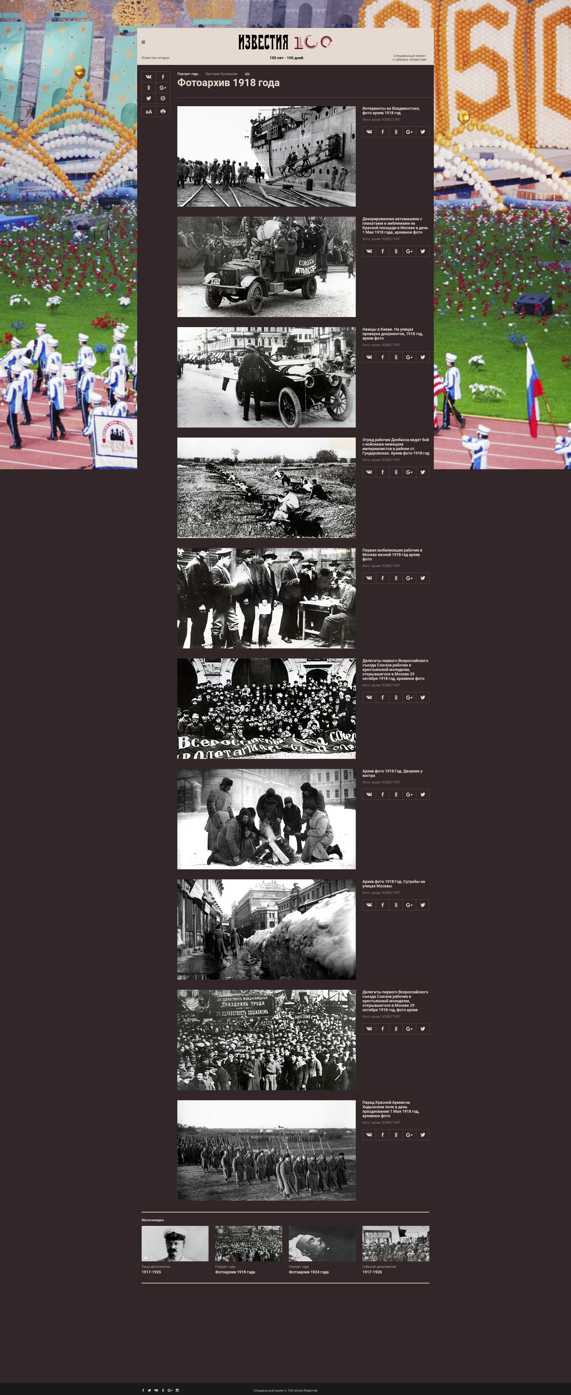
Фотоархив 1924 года (309, 1272)
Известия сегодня (155, 58)
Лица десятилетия (156, 1267)
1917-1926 (151, 1272)
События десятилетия (379, 1267)
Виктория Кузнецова (221, 74)
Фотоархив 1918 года (235, 1272)
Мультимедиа (153, 1220)
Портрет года (187, 74)
